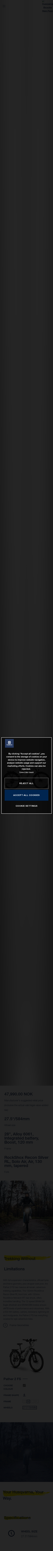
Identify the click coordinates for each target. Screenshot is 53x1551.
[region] (26, 775)
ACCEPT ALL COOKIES (26, 795)
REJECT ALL (26, 783)
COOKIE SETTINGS (27, 806)
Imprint (31, 772)
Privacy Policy (23, 772)
